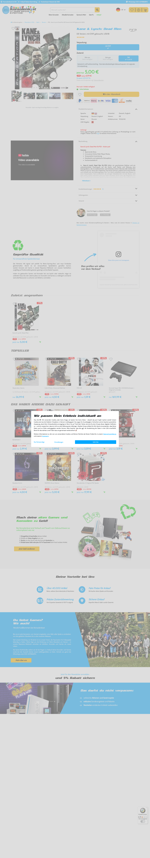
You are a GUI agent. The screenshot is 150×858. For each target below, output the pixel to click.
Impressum (45, 436)
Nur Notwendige (39, 442)
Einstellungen (58, 442)
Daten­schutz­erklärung (109, 434)
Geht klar (95, 442)
